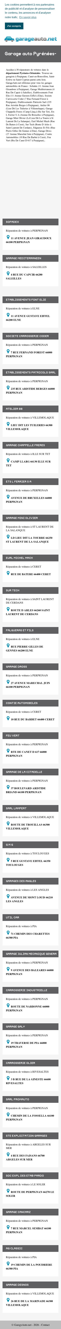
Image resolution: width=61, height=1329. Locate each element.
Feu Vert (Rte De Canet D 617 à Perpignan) (28, 139)
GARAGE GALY (15, 1026)
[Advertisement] (30, 183)
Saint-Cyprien (22, 79)
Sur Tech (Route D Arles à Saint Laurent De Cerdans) (28, 126)
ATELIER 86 (14, 409)
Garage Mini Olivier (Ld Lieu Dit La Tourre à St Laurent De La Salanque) (29, 119)
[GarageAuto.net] (30, 38)
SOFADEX (12, 222)
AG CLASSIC (14, 1248)
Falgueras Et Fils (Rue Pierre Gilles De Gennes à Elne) (30, 129)
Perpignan (22, 76)
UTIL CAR (12, 917)
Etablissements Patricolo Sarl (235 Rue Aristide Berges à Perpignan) (28, 103)
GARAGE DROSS (16, 666)
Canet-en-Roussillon (38, 76)
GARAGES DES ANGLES (21, 881)
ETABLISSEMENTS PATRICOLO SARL (31, 372)
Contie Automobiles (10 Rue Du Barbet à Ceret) (29, 135)
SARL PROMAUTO (17, 1099)
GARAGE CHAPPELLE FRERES (25, 445)
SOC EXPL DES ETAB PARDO (25, 1175)
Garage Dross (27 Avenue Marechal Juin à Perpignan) (29, 132)
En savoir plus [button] (27, 17)
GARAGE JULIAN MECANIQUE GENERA (31, 954)
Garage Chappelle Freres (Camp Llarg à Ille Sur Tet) (29, 110)
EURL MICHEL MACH (19, 558)
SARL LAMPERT (16, 808)
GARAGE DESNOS (17, 1285)
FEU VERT (12, 735)
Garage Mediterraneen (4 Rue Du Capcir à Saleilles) (30, 91)
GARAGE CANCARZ (18, 1212)
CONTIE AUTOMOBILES (22, 703)
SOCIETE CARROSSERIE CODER (27, 336)
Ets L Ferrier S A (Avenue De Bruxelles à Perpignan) (30, 113)
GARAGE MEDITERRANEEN (23, 258)
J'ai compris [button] (14, 26)
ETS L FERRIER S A (18, 481)
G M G (9, 844)
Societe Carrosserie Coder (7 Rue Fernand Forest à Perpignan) (29, 99)
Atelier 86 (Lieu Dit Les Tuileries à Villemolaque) (28, 107)
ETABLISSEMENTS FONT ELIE (26, 299)
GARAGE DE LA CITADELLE (24, 772)
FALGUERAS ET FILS (20, 630)
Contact (45, 1324)
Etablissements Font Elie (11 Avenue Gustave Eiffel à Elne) (29, 94)
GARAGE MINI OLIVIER (22, 518)
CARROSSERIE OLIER (20, 1063)
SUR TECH (12, 590)
